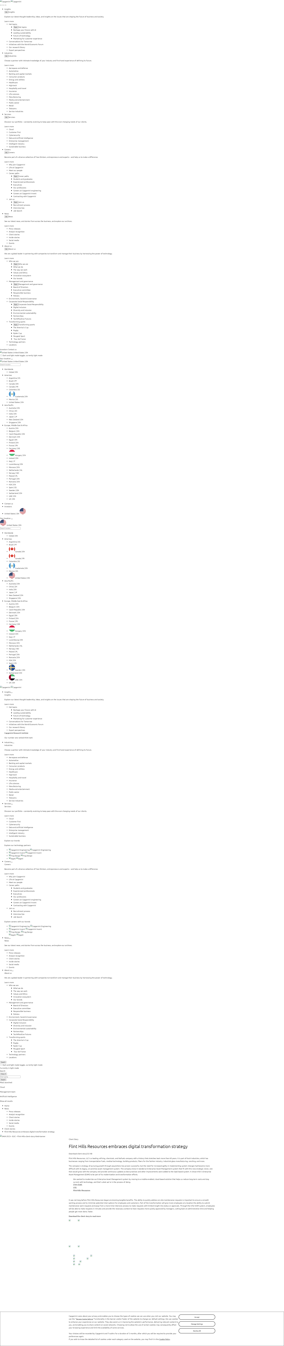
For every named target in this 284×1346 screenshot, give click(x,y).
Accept (196, 1317)
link (6, 12)
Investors (76, 1225)
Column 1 (76, 1269)
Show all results (6, 1101)
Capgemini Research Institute (16, 733)
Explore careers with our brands (17, 921)
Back (16, 27)
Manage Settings (197, 1324)
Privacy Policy (77, 1234)
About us (12, 249)
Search (3, 1062)
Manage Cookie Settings (84, 1319)
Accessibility (77, 1231)
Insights (11, 12)
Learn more (9, 21)
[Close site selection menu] (12, 359)
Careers (11, 152)
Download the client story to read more (85, 1216)
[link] (10, 1)
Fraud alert (77, 1242)
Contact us (81, 1289)
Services (11, 117)
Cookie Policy (77, 1239)
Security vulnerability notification (84, 1237)
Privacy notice (82, 1306)
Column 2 (76, 1295)
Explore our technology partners (17, 845)
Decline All (197, 1331)
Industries (12, 56)
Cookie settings (83, 1304)
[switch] (1, 355)
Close (3, 1074)
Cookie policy (82, 1301)
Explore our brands (12, 840)
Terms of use (77, 1228)
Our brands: (73, 1251)
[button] (15, 513)
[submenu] (12, 692)
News (10, 216)
